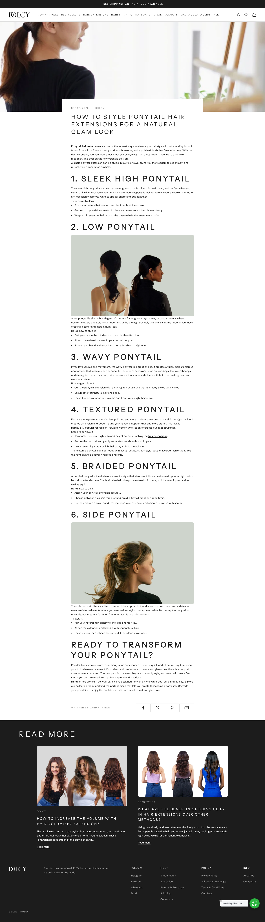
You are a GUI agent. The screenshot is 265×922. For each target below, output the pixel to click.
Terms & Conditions (212, 887)
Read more (43, 846)
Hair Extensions (95, 14)
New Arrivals (47, 14)
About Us (248, 875)
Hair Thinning (121, 14)
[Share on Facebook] (143, 708)
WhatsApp (137, 887)
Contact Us (166, 899)
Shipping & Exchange (213, 881)
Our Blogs (207, 893)
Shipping (165, 893)
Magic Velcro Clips (196, 14)
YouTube (136, 881)
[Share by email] (187, 708)
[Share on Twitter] (158, 708)
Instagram (136, 875)
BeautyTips (146, 802)
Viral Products (166, 14)
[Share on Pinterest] (172, 708)
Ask (216, 14)
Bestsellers (70, 14)
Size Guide (166, 881)
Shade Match (168, 875)
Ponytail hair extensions (86, 146)
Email (134, 893)
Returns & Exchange (172, 887)
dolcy (100, 108)
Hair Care (143, 14)
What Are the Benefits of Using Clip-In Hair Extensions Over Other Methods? (181, 814)
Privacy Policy (209, 875)
